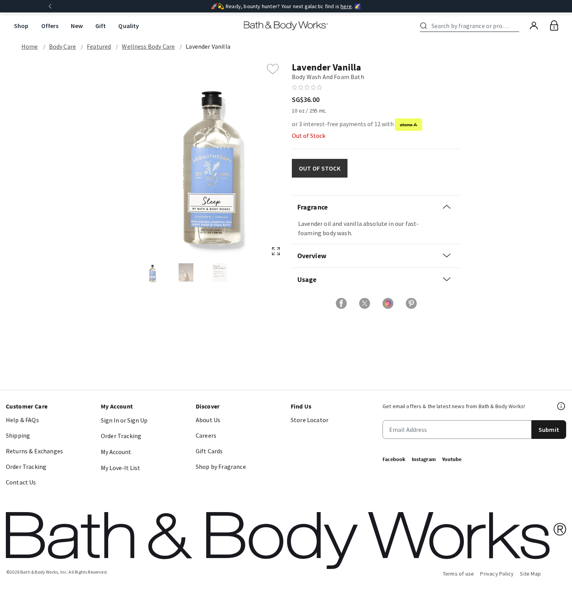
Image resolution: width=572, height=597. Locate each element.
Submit (549, 429)
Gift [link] (100, 26)
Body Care (62, 46)
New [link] (76, 26)
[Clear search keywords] (516, 26)
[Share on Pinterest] (411, 303)
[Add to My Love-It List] (272, 69)
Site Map (530, 573)
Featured (99, 46)
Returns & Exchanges (34, 451)
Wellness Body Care (148, 46)
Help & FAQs (22, 420)
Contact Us (21, 482)
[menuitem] (21, 26)
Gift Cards (209, 451)
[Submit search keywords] (423, 26)
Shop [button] (21, 26)
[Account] (533, 25)
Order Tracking (26, 466)
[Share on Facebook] (341, 303)
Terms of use (458, 573)
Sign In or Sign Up (124, 420)
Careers (206, 435)
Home (29, 46)
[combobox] (470, 26)
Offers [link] (50, 26)
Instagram (424, 459)
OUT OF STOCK (319, 168)
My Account (116, 452)
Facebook (394, 459)
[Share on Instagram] (387, 303)
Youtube (451, 459)
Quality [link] (128, 26)
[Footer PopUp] (561, 406)
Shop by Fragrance (221, 466)
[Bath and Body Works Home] (286, 25)
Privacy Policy (497, 573)
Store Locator (309, 420)
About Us (208, 420)
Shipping (18, 435)
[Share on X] (364, 303)
